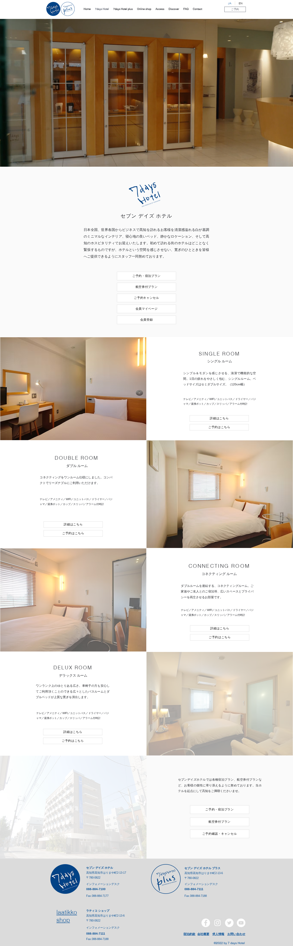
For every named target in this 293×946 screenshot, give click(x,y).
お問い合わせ (236, 934)
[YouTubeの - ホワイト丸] (241, 923)
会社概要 (203, 934)
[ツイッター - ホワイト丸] (229, 923)
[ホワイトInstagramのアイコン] (217, 923)
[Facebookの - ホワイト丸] (205, 923)
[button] (235, 9)
